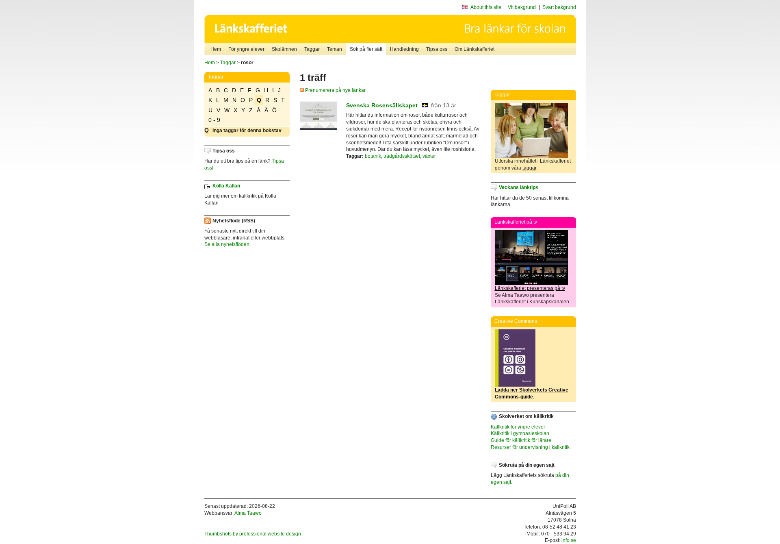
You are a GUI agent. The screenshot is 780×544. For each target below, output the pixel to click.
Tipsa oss (436, 49)
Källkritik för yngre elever (518, 427)
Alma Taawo (248, 513)
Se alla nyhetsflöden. (227, 244)
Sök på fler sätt (366, 49)
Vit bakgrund (522, 7)
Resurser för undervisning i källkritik (530, 447)
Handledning (404, 49)
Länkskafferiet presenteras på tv (530, 288)
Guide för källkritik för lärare (521, 440)
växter (429, 156)
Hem (215, 49)
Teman (334, 49)
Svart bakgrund (559, 7)
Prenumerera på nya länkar (335, 90)
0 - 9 (214, 120)
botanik (373, 156)
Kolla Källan (226, 186)
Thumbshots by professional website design (252, 534)
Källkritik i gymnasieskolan (520, 433)
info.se (568, 540)
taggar (529, 168)
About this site (485, 7)
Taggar (312, 49)
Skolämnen (284, 49)
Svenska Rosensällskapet (382, 105)
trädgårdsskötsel (402, 156)
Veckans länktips (518, 187)
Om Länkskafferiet (474, 49)
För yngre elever (246, 49)
